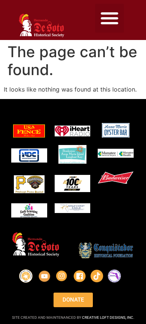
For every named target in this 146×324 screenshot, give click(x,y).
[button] (109, 18)
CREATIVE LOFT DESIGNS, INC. (108, 317)
